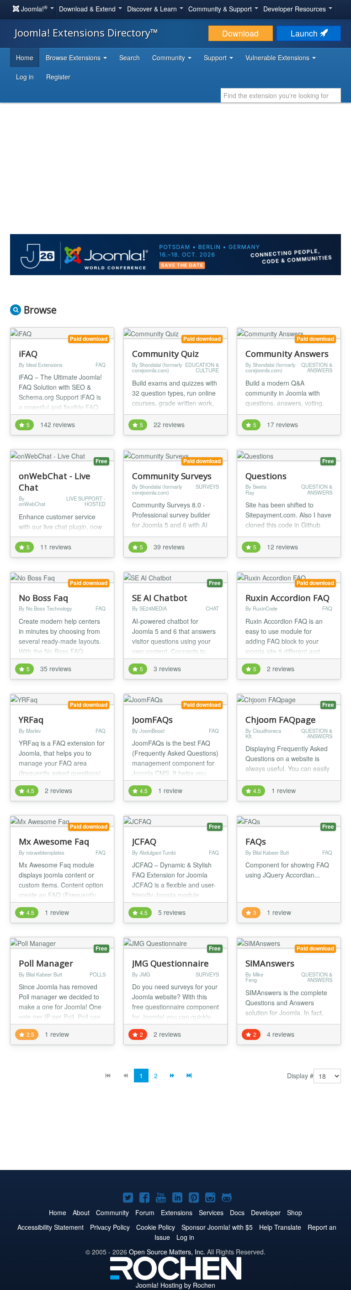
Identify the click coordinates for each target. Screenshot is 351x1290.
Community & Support (221, 8)
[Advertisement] (175, 1133)
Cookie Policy (155, 1227)
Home (24, 57)
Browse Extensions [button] (74, 57)
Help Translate (280, 1227)
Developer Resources (295, 8)
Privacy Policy (110, 1227)
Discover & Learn (153, 8)
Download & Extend (88, 8)
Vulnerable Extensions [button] (278, 57)
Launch (305, 33)
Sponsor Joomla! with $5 (217, 1227)
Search (129, 57)
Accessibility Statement (50, 1227)
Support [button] (216, 57)
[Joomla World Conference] (175, 253)
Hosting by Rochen (175, 1285)
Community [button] (169, 57)
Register (58, 76)
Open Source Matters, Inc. (167, 1251)
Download (240, 33)
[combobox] (281, 95)
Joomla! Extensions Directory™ (86, 32)
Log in (25, 76)
